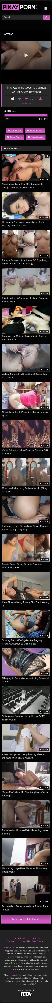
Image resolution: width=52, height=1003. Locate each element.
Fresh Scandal (36, 130)
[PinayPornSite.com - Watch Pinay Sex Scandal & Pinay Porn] (21, 7)
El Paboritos (16, 130)
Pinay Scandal (37, 137)
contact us (15, 975)
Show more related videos (26, 919)
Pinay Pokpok (16, 137)
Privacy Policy (21, 938)
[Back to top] (43, 994)
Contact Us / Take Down (31, 941)
